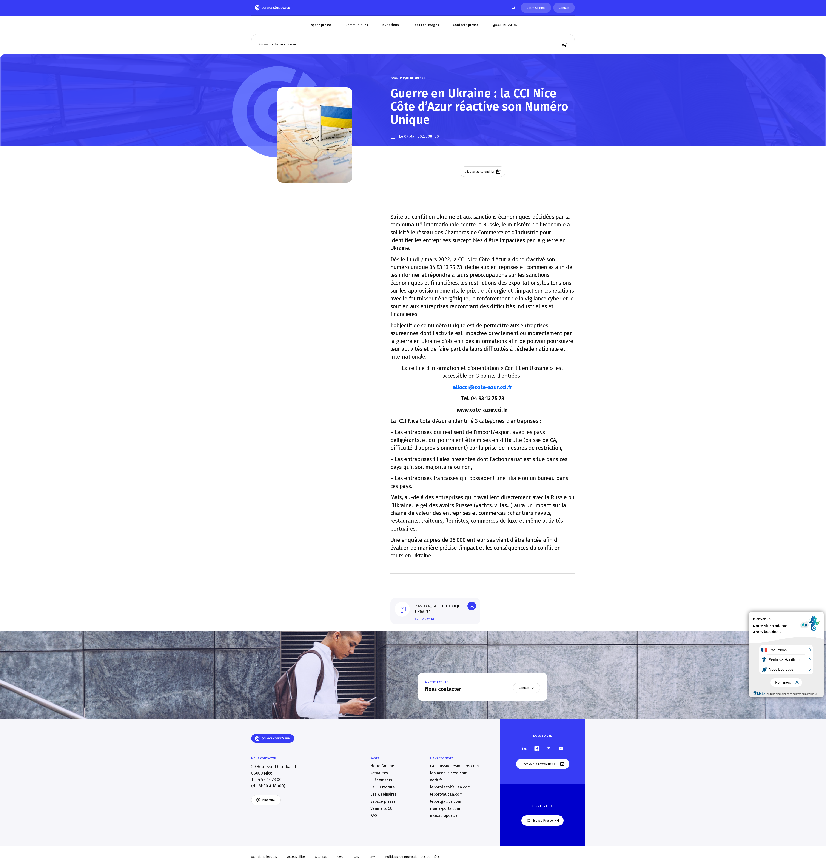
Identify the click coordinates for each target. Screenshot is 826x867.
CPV (372, 857)
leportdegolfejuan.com (450, 787)
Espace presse (285, 44)
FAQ (373, 815)
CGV (356, 857)
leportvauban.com (446, 794)
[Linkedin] (524, 748)
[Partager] (564, 44)
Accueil (264, 44)
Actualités (379, 773)
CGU (340, 857)
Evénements (381, 780)
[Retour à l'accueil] (272, 7)
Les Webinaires (383, 794)
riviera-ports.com (445, 808)
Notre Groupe (382, 766)
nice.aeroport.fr (443, 815)
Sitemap (321, 857)
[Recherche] (513, 8)
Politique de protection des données (412, 857)
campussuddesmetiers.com (454, 766)
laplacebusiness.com (448, 773)
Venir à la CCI (381, 808)
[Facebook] (536, 748)
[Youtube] (561, 748)
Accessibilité (296, 857)
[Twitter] (548, 748)
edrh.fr (436, 780)
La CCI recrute (382, 787)
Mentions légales (264, 857)
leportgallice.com (445, 801)
